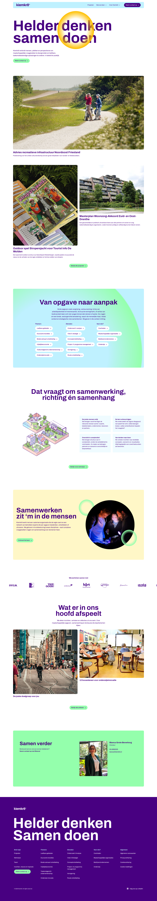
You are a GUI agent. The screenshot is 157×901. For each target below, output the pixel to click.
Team (16, 862)
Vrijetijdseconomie (47, 867)
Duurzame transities (47, 858)
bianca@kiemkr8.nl (115, 752)
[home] (23, 5)
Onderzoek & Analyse (74, 853)
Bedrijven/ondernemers (101, 862)
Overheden (97, 853)
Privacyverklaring (125, 858)
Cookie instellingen (126, 867)
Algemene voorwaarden (128, 853)
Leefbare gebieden (47, 853)
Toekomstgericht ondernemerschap (46, 872)
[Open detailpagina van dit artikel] (45, 629)
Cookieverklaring (125, 862)
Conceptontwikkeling (74, 862)
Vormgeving (71, 873)
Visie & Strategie (72, 858)
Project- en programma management (74, 868)
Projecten (90, 5)
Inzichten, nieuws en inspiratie (23, 867)
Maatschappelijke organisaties (103, 858)
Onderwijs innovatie (47, 878)
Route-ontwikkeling (73, 878)
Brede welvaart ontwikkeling (50, 862)
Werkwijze (17, 858)
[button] (101, 5)
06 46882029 (113, 749)
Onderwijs (97, 867)
